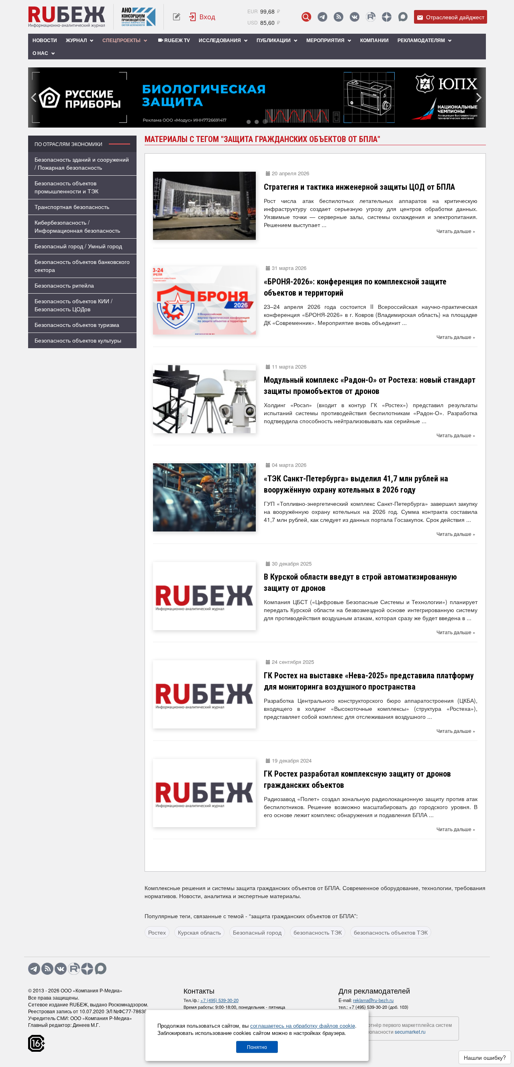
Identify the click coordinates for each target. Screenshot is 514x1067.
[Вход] (202, 17)
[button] (249, 122)
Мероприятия (326, 40)
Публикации (274, 40)
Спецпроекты (122, 40)
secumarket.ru (410, 1031)
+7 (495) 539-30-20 (219, 1000)
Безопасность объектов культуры (78, 340)
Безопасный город (257, 932)
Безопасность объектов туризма (77, 325)
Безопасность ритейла (64, 285)
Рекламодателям (422, 40)
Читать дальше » (455, 230)
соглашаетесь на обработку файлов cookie (302, 1025)
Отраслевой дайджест (454, 17)
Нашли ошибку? (485, 1057)
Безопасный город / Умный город (78, 246)
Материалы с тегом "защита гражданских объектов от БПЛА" (262, 139)
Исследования (220, 40)
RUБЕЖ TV (176, 40)
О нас (41, 53)
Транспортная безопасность (72, 207)
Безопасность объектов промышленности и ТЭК (66, 187)
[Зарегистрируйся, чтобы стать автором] (176, 17)
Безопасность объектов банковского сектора (82, 266)
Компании (374, 40)
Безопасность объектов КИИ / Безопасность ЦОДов (73, 305)
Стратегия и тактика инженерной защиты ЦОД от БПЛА (359, 187)
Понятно (257, 1046)
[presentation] (34, 97)
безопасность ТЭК (318, 932)
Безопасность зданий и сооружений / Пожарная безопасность (82, 163)
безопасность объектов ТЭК (391, 932)
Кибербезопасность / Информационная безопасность (77, 226)
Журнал (77, 40)
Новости (45, 40)
